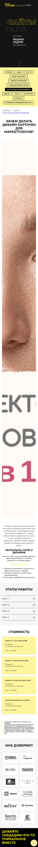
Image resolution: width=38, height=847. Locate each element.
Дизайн (7, 94)
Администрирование (18, 81)
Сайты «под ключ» (18, 76)
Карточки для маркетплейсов (18, 89)
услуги (29, 72)
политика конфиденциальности (18, 102)
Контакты (18, 98)
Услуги (16, 111)
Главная (9, 72)
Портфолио (28, 94)
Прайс (16, 94)
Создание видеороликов (19, 85)
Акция (19, 72)
